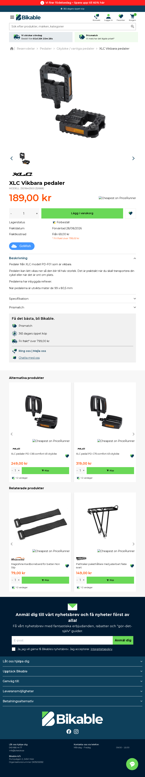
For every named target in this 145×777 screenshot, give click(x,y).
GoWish (25, 246)
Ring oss (25, 351)
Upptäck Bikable (15, 671)
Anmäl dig (123, 640)
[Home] (12, 48)
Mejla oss (39, 351)
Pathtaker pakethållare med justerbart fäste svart (101, 566)
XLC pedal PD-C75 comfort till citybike (97, 453)
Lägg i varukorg (82, 213)
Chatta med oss (29, 357)
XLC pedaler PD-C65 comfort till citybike (34, 453)
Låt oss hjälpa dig (16, 661)
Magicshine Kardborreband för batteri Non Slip (35, 566)
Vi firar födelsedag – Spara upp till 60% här (75, 2)
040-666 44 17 (15, 747)
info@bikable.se (16, 750)
